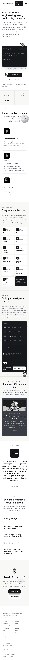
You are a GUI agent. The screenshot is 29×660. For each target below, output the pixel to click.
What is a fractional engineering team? (14, 519)
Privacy (4, 638)
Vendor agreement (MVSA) (7, 646)
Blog (16, 623)
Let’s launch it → (19, 368)
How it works (6, 623)
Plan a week (6, 628)
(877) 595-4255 (7, 618)
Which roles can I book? (14, 543)
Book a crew (18, 3)
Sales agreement (7, 643)
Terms (4, 641)
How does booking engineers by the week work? (14, 527)
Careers (17, 628)
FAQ (4, 630)
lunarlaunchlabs (7, 4)
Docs (16, 626)
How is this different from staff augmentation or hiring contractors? (14, 551)
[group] (14, 417)
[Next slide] (25, 417)
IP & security (6, 649)
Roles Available (6, 626)
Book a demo (14, 596)
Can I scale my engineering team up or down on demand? (14, 535)
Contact (17, 633)
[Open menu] (26, 3)
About (16, 630)
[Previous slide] (4, 417)
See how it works (14, 80)
